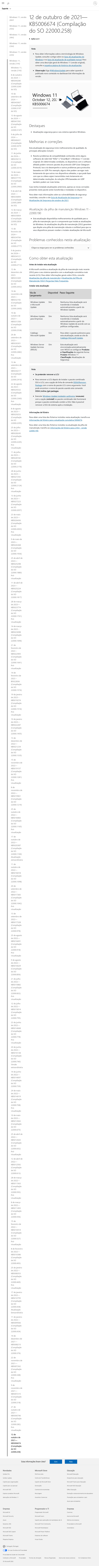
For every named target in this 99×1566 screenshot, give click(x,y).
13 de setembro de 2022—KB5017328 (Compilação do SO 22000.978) (16, 922)
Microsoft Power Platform (42, 1532)
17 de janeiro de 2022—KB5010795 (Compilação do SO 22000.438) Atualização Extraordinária (17, 1302)
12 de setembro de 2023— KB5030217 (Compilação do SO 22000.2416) (16, 371)
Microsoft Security (8, 1516)
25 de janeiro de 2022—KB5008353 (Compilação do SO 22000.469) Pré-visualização (16, 1277)
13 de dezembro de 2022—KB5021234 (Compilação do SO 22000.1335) (16, 747)
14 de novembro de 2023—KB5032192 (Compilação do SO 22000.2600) (16, 300)
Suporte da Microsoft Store (43, 1482)
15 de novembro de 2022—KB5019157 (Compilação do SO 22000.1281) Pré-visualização (16, 771)
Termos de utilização (35, 1558)
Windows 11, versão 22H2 (17, 53)
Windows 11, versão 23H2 (17, 44)
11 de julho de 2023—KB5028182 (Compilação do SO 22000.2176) (16, 459)
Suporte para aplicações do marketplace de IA (48, 1520)
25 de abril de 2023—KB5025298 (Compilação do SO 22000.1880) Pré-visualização (16, 568)
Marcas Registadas (50, 1558)
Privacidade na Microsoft (74, 1524)
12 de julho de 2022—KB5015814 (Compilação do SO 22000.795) (16, 1010)
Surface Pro (6, 1474)
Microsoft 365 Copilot (9, 1532)
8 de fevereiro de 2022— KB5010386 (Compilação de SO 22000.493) (17, 1255)
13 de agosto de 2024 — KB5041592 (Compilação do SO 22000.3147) (16, 122)
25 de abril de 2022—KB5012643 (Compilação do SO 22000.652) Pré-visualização (16, 1144)
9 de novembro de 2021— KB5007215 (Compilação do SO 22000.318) (16, 1394)
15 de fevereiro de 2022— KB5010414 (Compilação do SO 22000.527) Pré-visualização (16, 1233)
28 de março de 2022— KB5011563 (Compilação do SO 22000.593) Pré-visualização (16, 1187)
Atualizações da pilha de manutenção (44, 278)
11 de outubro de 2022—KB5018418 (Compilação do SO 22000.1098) (16, 873)
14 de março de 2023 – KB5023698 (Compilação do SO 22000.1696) (16, 633)
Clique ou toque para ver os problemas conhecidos (52, 247)
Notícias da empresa (73, 1520)
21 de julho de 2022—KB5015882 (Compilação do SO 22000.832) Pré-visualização (16, 988)
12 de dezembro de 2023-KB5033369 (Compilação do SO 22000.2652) (16, 278)
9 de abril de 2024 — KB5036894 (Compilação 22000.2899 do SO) (16, 198)
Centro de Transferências (42, 1478)
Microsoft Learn (39, 1516)
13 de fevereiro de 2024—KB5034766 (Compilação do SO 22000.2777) (16, 237)
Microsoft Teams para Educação (76, 1482)
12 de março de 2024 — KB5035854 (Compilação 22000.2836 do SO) (16, 217)
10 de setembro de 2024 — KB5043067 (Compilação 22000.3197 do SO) (16, 102)
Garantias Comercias (41, 1497)
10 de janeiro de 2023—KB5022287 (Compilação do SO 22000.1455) (16, 726)
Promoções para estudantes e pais (77, 1497)
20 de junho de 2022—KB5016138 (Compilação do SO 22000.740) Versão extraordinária (17, 1057)
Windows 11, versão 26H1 (17, 18)
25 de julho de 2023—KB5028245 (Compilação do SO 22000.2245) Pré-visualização (16, 437)
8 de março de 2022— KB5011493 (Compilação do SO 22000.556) (16, 1209)
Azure (4, 1520)
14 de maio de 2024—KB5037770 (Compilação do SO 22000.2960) (16, 179)
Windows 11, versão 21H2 (14, 62)
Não (71, 1461)
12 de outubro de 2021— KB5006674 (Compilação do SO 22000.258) (16, 1443)
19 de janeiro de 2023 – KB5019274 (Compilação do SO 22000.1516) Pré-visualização (16, 704)
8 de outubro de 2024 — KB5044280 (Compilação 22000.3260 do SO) (16, 82)
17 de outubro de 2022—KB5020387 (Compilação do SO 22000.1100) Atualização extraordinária (17, 848)
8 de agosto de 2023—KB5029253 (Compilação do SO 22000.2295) (16, 415)
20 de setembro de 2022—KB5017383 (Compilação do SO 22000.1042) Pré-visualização (16, 897)
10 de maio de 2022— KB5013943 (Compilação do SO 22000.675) (16, 1122)
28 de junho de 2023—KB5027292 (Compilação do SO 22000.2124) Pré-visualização (16, 481)
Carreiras (69, 1512)
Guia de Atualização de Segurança (65, 197)
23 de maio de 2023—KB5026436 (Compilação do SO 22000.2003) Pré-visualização (16, 524)
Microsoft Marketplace (41, 1528)
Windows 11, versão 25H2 (17, 27)
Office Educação (71, 1489)
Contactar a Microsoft (9, 1558)
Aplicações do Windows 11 (10, 1497)
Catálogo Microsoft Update (71, 338)
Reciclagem (38, 1493)
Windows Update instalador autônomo (59, 396)
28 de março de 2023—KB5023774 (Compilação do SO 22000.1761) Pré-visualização (16, 611)
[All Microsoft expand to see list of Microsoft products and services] (3, 3)
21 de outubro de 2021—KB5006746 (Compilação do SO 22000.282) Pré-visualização (16, 1418)
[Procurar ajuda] (8, 3)
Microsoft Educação (72, 1474)
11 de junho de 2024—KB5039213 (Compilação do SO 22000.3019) (16, 160)
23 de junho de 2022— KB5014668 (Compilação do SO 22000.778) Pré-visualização (16, 1032)
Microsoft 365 (7, 1489)
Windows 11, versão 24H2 (17, 36)
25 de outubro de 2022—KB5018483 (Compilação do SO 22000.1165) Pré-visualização (16, 820)
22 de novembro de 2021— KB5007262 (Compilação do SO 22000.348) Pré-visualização (16, 1369)
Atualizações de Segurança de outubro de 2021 (49, 200)
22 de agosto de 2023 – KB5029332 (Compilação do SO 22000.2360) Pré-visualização (16, 394)
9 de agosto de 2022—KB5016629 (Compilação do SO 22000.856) (16, 967)
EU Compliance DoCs (84, 1558)
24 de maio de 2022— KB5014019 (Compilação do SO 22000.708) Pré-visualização (16, 1100)
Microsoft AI (6, 1512)
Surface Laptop (7, 1478)
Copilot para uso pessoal (10, 1486)
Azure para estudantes (73, 1501)
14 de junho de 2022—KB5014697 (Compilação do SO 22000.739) (16, 1078)
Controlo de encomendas (42, 1489)
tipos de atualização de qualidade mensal (64, 59)
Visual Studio (39, 1539)
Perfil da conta (39, 1474)
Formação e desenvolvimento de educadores (80, 1493)
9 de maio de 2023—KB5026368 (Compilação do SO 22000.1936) (16, 546)
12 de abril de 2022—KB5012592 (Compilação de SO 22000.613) (16, 1165)
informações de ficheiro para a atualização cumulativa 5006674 (55, 420)
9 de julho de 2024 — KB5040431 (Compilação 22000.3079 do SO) (16, 141)
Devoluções (38, 1486)
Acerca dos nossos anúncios (67, 1558)
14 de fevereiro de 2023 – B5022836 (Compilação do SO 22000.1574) (16, 681)
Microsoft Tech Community (43, 1524)
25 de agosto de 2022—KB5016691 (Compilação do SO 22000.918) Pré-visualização (16, 945)
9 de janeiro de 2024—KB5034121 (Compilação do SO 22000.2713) (16, 257)
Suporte (5, 8)
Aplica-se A (35, 39)
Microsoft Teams (8, 1535)
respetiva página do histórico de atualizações (62, 65)
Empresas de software (41, 1535)
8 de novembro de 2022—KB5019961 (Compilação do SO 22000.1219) (16, 796)
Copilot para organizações (10, 1482)
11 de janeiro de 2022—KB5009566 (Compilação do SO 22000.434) (16, 1324)
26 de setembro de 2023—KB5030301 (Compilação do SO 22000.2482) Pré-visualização (16, 346)
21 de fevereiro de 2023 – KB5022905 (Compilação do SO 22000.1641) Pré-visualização (16, 657)
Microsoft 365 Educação (74, 1486)
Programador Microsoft (41, 1512)
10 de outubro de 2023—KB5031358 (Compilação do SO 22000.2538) (16, 321)
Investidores (70, 1528)
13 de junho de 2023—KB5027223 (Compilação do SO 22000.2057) (16, 502)
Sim (55, 1461)
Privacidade (22, 1558)
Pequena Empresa (8, 1539)
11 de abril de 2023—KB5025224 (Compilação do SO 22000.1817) (16, 589)
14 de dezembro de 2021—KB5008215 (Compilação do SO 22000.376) (16, 1344)
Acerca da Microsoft (73, 1516)
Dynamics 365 (7, 1524)
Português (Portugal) (12, 1546)
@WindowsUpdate (57, 70)
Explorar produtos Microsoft (11, 1493)
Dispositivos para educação (75, 1478)
